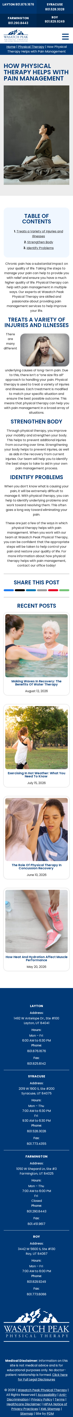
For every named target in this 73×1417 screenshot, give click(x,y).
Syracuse (55, 4)
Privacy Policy (41, 1399)
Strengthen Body (40, 242)
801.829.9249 (55, 21)
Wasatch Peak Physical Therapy (42, 1390)
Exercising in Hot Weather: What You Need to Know (36, 775)
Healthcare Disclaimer (24, 1404)
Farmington (18, 18)
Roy (55, 17)
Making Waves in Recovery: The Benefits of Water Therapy (36, 683)
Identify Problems (40, 248)
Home (11, 46)
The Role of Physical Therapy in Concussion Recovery (37, 867)
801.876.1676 (24, 4)
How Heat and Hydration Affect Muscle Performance (37, 959)
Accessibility (47, 1395)
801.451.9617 (36, 1224)
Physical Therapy (31, 46)
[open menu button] (43, 37)
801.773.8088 (36, 1294)
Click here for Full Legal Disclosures (43, 1377)
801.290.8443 (18, 23)
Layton (9, 4)
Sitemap (26, 1413)
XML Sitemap (50, 1409)
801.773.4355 (36, 1143)
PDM (50, 1413)
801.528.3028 (54, 9)
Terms (60, 1399)
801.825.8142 (36, 1063)
